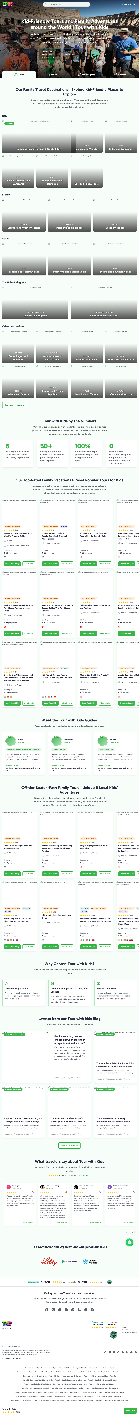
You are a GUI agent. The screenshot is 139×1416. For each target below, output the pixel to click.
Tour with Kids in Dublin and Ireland (52, 1396)
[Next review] (132, 1232)
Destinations (129, 4)
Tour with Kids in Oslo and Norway (35, 1376)
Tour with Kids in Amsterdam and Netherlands (66, 1376)
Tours (21, 74)
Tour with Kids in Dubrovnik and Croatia (35, 1388)
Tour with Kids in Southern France (56, 1392)
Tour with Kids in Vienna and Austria (83, 1392)
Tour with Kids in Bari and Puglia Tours (37, 1384)
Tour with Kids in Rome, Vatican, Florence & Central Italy (71, 1372)
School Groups (127, 1330)
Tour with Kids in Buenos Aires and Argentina (33, 1372)
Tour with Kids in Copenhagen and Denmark (70, 1380)
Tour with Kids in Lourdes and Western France (112, 1400)
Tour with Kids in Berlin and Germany (80, 1396)
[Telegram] (92, 1309)
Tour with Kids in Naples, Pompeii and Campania (70, 1384)
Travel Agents (88, 74)
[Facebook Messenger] (66, 1309)
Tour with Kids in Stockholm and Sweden (102, 1380)
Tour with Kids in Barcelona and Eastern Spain (41, 1368)
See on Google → (28, 1222)
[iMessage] (85, 1309)
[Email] (72, 1309)
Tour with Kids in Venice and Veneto (52, 1400)
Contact (122, 74)
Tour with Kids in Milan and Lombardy (80, 1400)
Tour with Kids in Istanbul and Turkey (24, 1400)
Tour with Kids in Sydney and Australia (28, 1392)
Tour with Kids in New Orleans (27, 1396)
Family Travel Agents (129, 1332)
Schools (54, 74)
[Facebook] (46, 1309)
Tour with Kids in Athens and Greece (102, 1384)
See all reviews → (84, 1176)
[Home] (7, 4)
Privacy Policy (6, 1358)
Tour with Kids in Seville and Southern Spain (67, 1388)
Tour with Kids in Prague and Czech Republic (100, 1376)
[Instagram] (53, 1309)
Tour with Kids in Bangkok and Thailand (109, 1396)
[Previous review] (126, 1232)
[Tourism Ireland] (69, 1261)
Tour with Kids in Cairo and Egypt (102, 1368)
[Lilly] (49, 1261)
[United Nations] (90, 1261)
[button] (11, 530)
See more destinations (14, 405)
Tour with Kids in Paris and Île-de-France (108, 1372)
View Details (29, 564)
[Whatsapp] (59, 1309)
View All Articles (68, 1145)
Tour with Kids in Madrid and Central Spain (38, 1380)
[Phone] (79, 1309)
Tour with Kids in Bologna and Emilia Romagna (101, 1388)
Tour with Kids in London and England (111, 1392)
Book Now (130, 1410)
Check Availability (12, 564)
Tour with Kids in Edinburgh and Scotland (73, 1368)
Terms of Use (17, 1358)
